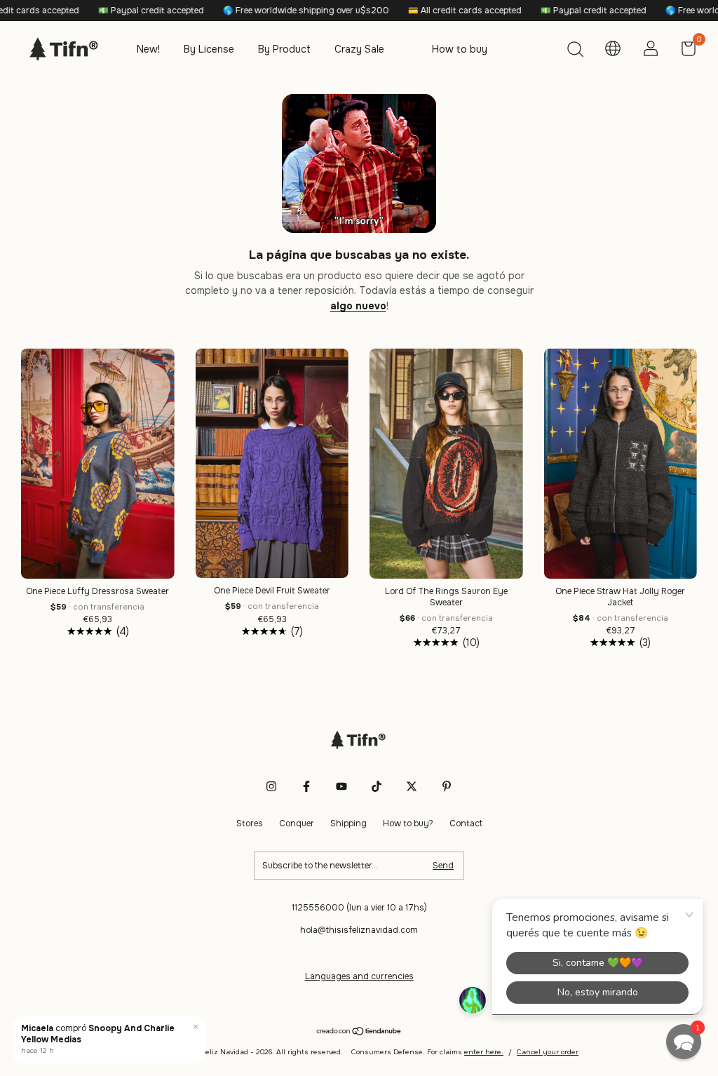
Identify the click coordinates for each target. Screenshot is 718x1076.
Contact (465, 823)
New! (148, 49)
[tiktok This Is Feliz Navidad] (376, 786)
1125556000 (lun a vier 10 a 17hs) (359, 907)
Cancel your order (547, 1051)
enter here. (483, 1051)
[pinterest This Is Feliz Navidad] (446, 786)
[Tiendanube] (359, 1032)
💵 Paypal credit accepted (112, 10)
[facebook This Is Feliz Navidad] (306, 786)
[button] (683, 1041)
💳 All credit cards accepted (426, 10)
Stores (249, 823)
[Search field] (575, 51)
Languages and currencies (359, 976)
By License (209, 49)
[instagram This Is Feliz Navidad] (271, 786)
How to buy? (408, 823)
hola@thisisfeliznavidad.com (359, 930)
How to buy (459, 49)
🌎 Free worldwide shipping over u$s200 (267, 10)
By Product (284, 49)
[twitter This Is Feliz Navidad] (411, 786)
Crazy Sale (359, 49)
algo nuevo (358, 306)
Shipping (348, 823)
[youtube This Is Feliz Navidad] (341, 786)
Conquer (296, 823)
